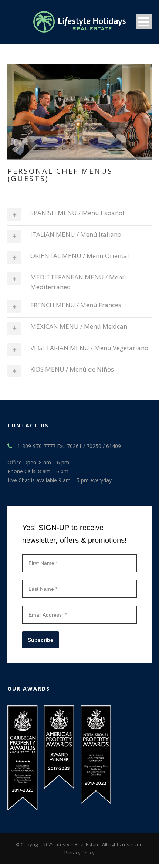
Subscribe (40, 640)
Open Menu (144, 21)
